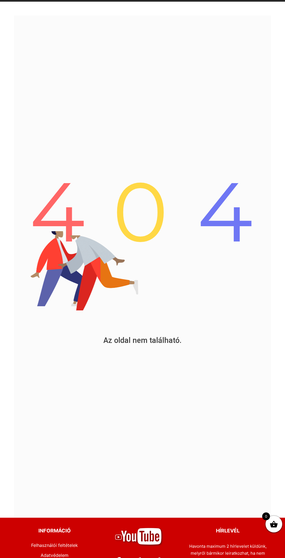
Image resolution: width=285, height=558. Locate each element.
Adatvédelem (54, 555)
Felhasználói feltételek (54, 545)
